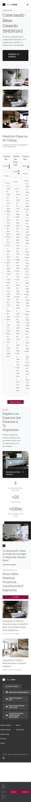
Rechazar (25, 792)
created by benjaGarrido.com (20, 754)
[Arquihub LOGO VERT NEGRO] (10, 4)
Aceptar (13, 792)
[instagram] (3, 758)
